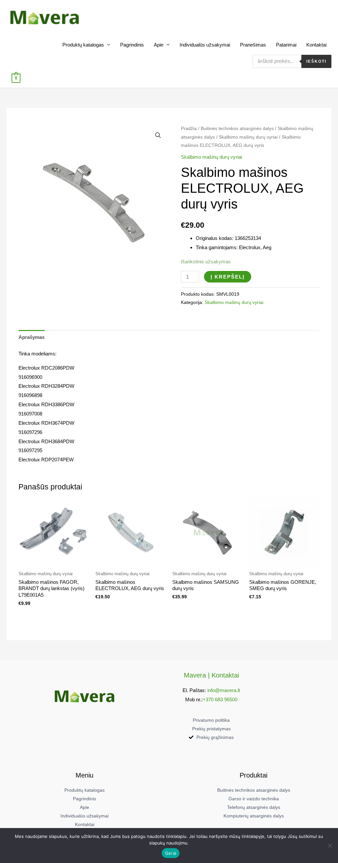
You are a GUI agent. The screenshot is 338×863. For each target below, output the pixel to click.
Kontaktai (316, 45)
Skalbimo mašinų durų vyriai (248, 137)
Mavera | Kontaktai (211, 675)
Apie (158, 45)
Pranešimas (253, 45)
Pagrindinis (132, 45)
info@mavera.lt (223, 690)
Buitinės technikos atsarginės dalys (237, 128)
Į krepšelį (228, 277)
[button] (158, 135)
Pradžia (189, 128)
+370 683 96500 (220, 699)
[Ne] (329, 845)
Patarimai (286, 45)
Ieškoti (316, 61)
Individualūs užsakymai (205, 45)
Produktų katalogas (83, 45)
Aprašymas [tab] (31, 337)
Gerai (170, 853)
